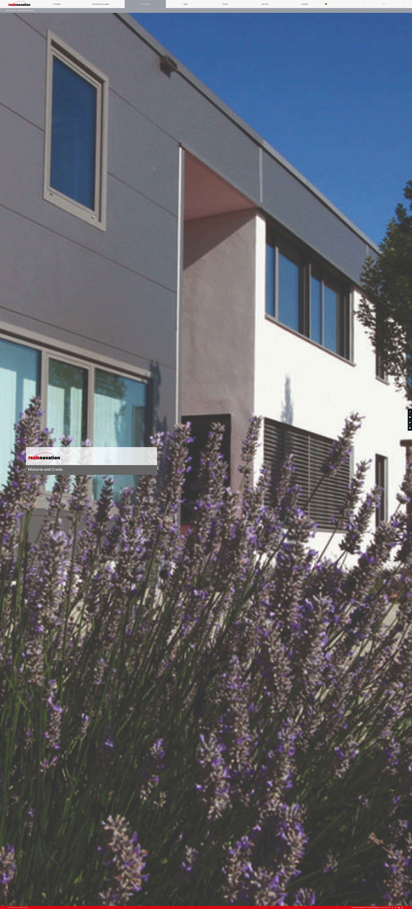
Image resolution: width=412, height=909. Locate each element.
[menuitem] (57, 4)
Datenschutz (362, 907)
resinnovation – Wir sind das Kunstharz (19, 10)
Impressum (354, 907)
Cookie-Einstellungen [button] (373, 907)
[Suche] (384, 4)
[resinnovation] (19, 4)
